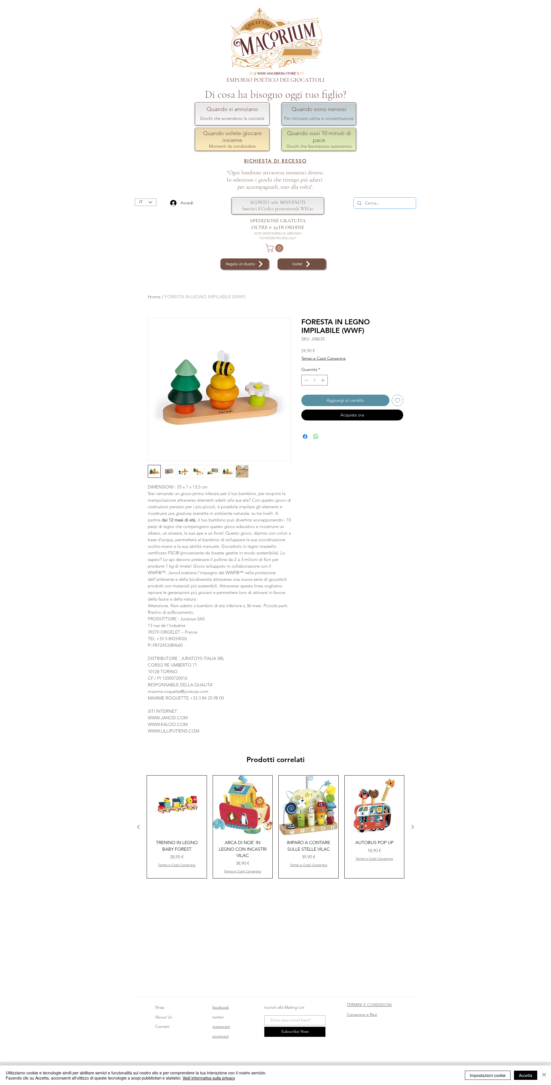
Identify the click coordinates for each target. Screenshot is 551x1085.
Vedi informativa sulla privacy (209, 1078)
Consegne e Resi (362, 1014)
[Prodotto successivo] (412, 826)
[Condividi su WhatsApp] (316, 436)
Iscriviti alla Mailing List (285, 1007)
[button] (275, 248)
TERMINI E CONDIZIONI (369, 1004)
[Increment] (323, 380)
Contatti (162, 1026)
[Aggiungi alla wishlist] (397, 400)
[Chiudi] (544, 1075)
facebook (220, 1007)
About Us (163, 1017)
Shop (159, 1007)
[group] (275, 827)
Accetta (525, 1075)
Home (154, 296)
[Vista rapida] (177, 805)
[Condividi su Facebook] (305, 436)
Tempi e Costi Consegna (323, 358)
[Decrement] (305, 380)
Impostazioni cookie (488, 1075)
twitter (218, 1017)
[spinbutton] (314, 380)
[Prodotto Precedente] (138, 826)
